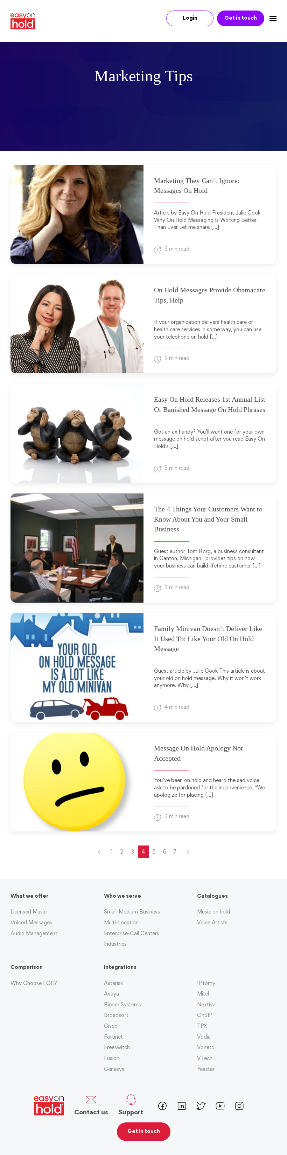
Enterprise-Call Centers (131, 934)
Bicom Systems (122, 1005)
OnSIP (204, 1015)
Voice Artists (212, 923)
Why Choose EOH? (33, 983)
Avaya (111, 994)
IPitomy (206, 983)
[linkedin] (181, 1105)
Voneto (206, 1048)
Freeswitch (117, 1048)
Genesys (114, 1069)
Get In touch (143, 1131)
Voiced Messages (31, 923)
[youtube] (220, 1105)
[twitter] (201, 1105)
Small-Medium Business (132, 912)
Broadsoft (116, 1015)
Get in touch (240, 18)
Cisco (111, 1026)
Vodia (204, 1037)
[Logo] (25, 21)
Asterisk (113, 983)
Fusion (111, 1059)
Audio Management (33, 934)
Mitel (203, 994)
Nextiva (206, 1005)
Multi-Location (121, 923)
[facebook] (162, 1105)
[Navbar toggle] (270, 18)
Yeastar (206, 1069)
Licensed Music (28, 912)
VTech (204, 1059)
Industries (115, 944)
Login (190, 18)
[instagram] (239, 1105)
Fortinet (113, 1037)
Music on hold (213, 912)
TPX (202, 1026)
